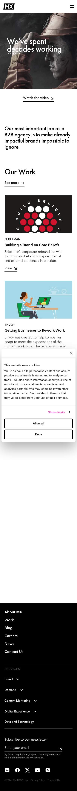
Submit (59, 749)
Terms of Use (54, 780)
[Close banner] (71, 353)
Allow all (38, 423)
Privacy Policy (36, 758)
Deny (38, 434)
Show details (56, 412)
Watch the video (36, 98)
